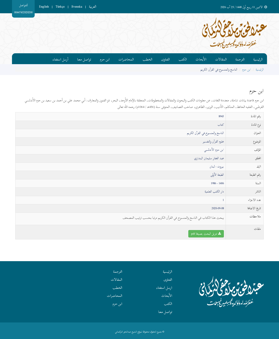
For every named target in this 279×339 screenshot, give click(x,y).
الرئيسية (258, 59)
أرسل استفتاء (60, 59)
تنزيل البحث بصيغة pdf (204, 233)
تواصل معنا (84, 59)
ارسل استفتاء (164, 287)
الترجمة (240, 59)
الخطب (147, 59)
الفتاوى (165, 59)
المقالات (221, 59)
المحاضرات (126, 59)
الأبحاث (201, 59)
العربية (92, 6)
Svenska (76, 6)
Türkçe (60, 6)
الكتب (183, 59)
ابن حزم (105, 59)
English (44, 6)
